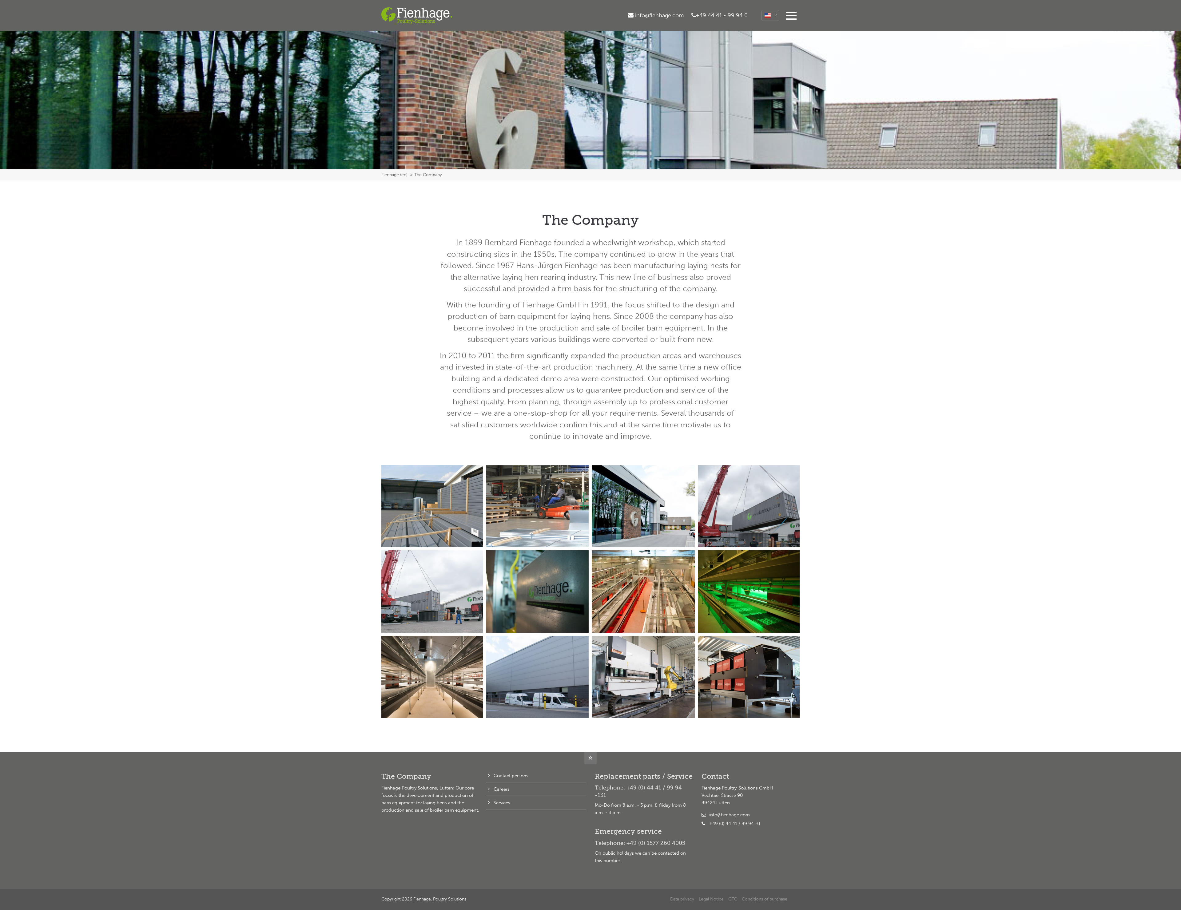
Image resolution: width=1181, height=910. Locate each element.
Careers (502, 789)
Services (502, 802)
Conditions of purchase (764, 899)
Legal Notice (711, 899)
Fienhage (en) (394, 174)
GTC (732, 899)
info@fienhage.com (729, 814)
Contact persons (511, 775)
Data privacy (682, 899)
